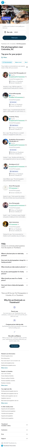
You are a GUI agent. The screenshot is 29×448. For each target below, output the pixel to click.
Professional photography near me (9, 391)
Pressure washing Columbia (7, 378)
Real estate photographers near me (9, 400)
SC (8, 43)
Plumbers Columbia (5, 383)
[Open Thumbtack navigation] (3, 2)
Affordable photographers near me (9, 393)
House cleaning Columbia (7, 375)
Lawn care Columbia (6, 373)
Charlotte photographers (7, 418)
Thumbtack (4, 43)
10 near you (6, 18)
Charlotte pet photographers (8, 411)
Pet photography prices (7, 356)
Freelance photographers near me (9, 395)
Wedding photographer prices (8, 365)
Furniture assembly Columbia (8, 380)
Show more (4, 368)
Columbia (13, 43)
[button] (12, 75)
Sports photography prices (7, 363)
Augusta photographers (7, 415)
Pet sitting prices (5, 358)
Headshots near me (6, 398)
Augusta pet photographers (8, 408)
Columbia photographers (7, 413)
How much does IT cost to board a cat (10, 360)
